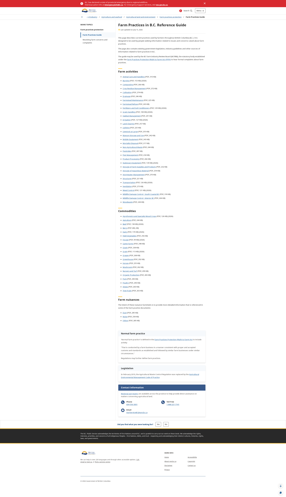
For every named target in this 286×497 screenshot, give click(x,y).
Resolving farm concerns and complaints (95, 41)
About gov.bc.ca (170, 461)
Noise (125, 316)
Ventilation (127, 186)
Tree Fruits (127, 290)
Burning (126, 80)
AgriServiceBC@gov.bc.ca (136, 412)
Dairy (125, 232)
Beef (124, 224)
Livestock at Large (130, 131)
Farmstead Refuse (130, 104)
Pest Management (130, 155)
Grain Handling (129, 112)
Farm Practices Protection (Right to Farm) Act (174, 339)
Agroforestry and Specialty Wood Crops (139, 216)
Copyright (191, 461)
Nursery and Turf (130, 271)
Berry (125, 228)
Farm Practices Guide (92, 35)
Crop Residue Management (134, 88)
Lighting (126, 127)
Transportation (129, 182)
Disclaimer (168, 465)
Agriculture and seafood (111, 17)
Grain (125, 251)
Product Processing (131, 159)
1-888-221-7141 (173, 404)
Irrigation (127, 120)
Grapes (126, 255)
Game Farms (128, 243)
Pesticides (127, 151)
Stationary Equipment (132, 163)
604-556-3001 (132, 404)
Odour (125, 320)
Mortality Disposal (130, 143)
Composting (128, 84)
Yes (158, 424)
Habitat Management (132, 116)
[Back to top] (280, 485)
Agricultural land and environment (140, 17)
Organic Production (131, 275)
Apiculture (127, 220)
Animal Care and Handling (134, 77)
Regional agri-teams (129, 393)
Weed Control (128, 190)
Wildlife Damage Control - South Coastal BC (141, 194)
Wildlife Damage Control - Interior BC (138, 198)
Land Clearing (128, 124)
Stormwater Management (134, 174)
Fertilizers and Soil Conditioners (136, 108)
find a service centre (102, 462)
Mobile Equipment (130, 139)
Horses (126, 263)
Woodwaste (128, 202)
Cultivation (127, 92)
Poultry (126, 283)
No (166, 424)
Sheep (125, 287)
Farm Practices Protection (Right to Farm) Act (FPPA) (149, 59)
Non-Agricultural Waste (132, 147)
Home (166, 457)
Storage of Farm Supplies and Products (139, 167)
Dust (125, 312)
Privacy (167, 470)
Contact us (192, 465)
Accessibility (192, 457)
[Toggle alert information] (180, 10)
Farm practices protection (171, 17)
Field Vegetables (129, 236)
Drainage (126, 96)
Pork (125, 279)
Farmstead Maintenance (133, 100)
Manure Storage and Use (133, 135)
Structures (127, 178)
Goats (125, 247)
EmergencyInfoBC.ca (114, 5)
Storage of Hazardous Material (136, 171)
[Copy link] (280, 492)
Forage (126, 240)
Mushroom (127, 267)
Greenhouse (128, 259)
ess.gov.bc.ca (162, 5)
